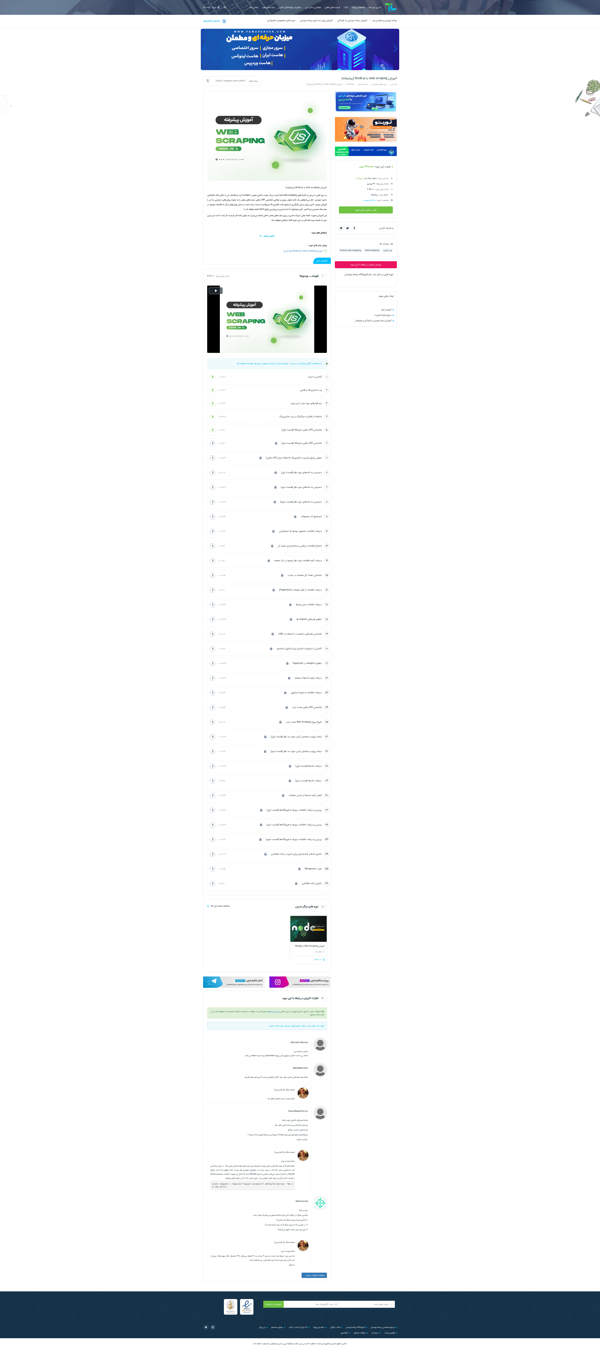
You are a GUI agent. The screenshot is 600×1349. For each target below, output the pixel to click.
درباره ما (375, 1332)
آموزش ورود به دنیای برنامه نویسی (316, 20)
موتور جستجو (277, 1327)
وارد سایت (282, 1025)
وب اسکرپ (387, 250)
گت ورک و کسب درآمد (298, 1327)
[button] (224, 7)
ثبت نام (206, 7)
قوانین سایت (389, 1332)
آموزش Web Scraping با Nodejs (310, 946)
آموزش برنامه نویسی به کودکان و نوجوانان (373, 320)
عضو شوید (295, 1025)
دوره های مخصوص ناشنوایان (281, 20)
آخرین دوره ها (375, 7)
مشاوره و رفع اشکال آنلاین (290, 7)
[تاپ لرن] (391, 7)
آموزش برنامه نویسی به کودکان (352, 20)
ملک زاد (318, 951)
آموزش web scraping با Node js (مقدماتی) (303, 250)
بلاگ (346, 7)
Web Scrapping (372, 250)
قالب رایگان (335, 1327)
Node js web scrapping (350, 250)
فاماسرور (344, 1332)
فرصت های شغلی (332, 7)
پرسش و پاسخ (274, 1011)
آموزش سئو (386, 309)
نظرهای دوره (322, 260)
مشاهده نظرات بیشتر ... (314, 1275)
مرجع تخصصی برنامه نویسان (383, 1327)
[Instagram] (213, 1327)
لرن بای (262, 1327)
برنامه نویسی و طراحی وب (384, 20)
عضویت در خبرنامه (273, 1304)
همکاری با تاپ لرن (313, 7)
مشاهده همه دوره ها (220, 906)
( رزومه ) (360, 178)
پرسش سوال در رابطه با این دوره (365, 265)
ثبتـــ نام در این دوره (365, 210)
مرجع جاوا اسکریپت (382, 315)
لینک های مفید (268, 7)
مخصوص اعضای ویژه (212, 20)
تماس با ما (253, 7)
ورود (214, 7)
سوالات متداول (360, 1332)
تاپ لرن (305, 1343)
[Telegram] (206, 1327)
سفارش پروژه (318, 1327)
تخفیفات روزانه (358, 7)
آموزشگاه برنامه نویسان (355, 1327)
